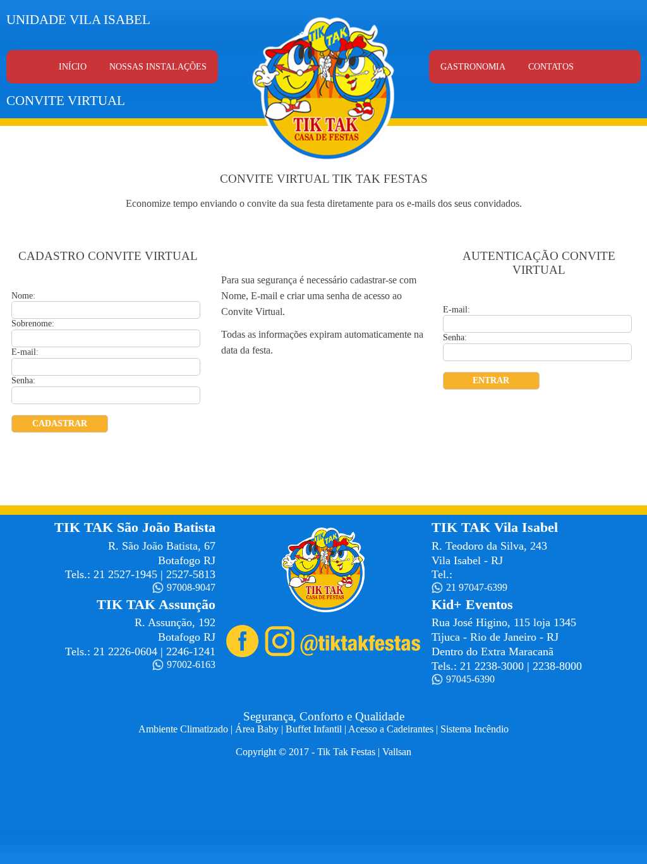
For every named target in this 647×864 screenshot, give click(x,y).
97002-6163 (191, 664)
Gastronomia (472, 66)
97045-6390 (470, 679)
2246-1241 (190, 651)
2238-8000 (557, 666)
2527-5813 (190, 574)
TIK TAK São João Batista (134, 527)
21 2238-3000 (492, 666)
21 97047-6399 (476, 587)
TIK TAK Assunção (156, 604)
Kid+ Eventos (472, 604)
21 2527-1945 (125, 574)
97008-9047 (191, 587)
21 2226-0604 (125, 651)
